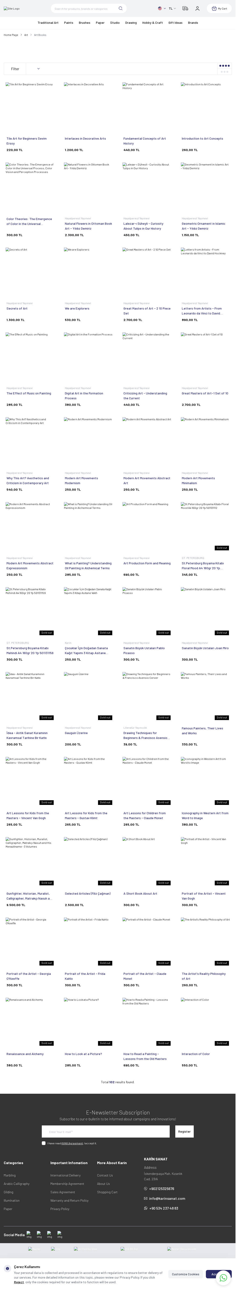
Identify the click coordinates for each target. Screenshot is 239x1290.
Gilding (8, 1192)
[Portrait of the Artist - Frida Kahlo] (88, 941)
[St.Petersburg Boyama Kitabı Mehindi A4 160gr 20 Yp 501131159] (30, 611)
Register (184, 1131)
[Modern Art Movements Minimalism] (205, 441)
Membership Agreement (67, 1184)
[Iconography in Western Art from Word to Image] (205, 781)
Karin (68, 642)
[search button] (121, 8)
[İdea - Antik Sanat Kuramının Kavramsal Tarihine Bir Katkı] (30, 696)
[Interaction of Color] (205, 1022)
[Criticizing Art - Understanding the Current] (147, 356)
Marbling (10, 1175)
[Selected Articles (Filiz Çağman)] (88, 861)
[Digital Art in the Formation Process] (88, 356)
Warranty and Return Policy (69, 1200)
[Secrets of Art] (30, 272)
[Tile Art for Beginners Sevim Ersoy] (30, 106)
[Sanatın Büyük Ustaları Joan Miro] (205, 611)
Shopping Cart (107, 1192)
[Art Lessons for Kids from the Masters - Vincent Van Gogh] (30, 781)
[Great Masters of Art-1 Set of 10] (205, 356)
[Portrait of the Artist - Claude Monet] (147, 941)
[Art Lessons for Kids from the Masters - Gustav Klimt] (88, 781)
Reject (19, 1282)
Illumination (12, 1200)
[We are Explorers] (88, 272)
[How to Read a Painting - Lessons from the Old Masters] (147, 1022)
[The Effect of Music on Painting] (30, 356)
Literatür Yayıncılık (135, 727)
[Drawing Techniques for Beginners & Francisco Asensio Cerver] (147, 696)
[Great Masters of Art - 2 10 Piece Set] (147, 272)
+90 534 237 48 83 (163, 1208)
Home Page (11, 34)
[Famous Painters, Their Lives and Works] (205, 696)
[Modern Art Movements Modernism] (88, 441)
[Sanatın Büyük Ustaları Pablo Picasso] (147, 611)
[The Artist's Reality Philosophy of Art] (205, 941)
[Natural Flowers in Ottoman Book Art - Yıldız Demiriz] (88, 186)
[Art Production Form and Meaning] (147, 526)
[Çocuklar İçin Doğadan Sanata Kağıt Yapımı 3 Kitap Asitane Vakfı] (88, 611)
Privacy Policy (59, 1209)
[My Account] (197, 8)
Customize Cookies (185, 1274)
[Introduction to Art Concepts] (205, 106)
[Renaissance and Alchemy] (30, 1022)
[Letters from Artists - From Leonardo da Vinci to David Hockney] (205, 272)
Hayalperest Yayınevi (78, 218)
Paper (8, 1209)
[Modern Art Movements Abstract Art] (147, 441)
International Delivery (65, 1175)
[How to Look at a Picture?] (88, 1022)
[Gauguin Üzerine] (88, 696)
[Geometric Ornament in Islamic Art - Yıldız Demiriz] (205, 186)
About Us (103, 1184)
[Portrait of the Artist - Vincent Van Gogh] (205, 861)
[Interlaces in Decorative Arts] (88, 106)
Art (26, 34)
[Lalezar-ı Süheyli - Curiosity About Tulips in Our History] (147, 186)
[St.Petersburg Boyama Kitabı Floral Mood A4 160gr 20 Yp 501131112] (205, 526)
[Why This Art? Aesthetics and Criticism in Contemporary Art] (30, 441)
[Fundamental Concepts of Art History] (147, 106)
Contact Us (105, 1175)
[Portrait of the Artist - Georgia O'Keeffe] (30, 941)
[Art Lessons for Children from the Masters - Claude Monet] (147, 781)
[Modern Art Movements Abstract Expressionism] (30, 526)
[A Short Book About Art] (147, 861)
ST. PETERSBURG (193, 557)
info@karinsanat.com (167, 1198)
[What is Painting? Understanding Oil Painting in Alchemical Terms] (88, 526)
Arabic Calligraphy (16, 1184)
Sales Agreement (62, 1192)
